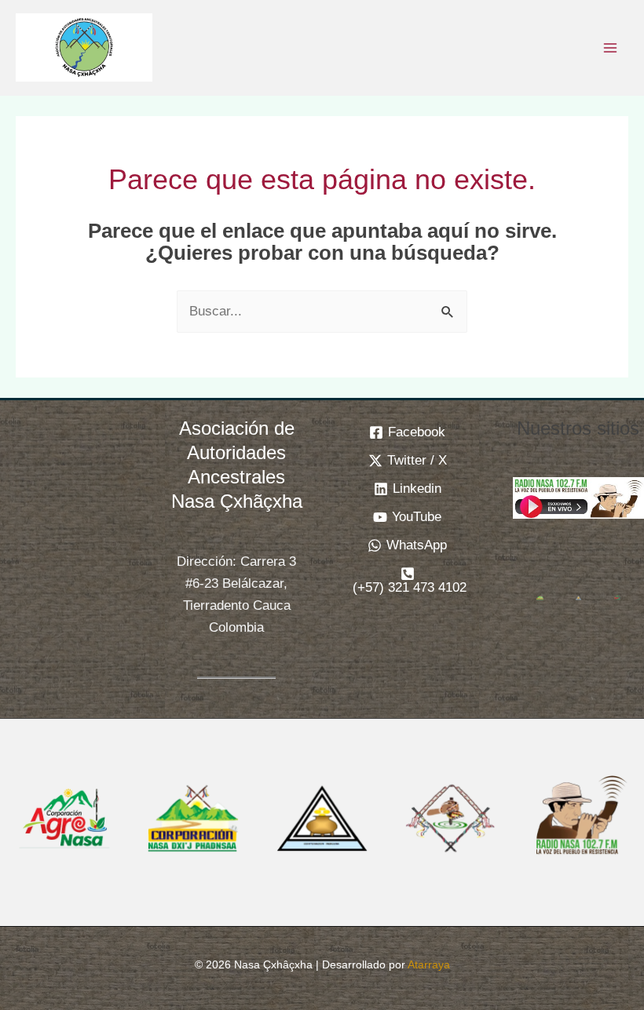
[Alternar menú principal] (611, 48)
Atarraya (429, 964)
